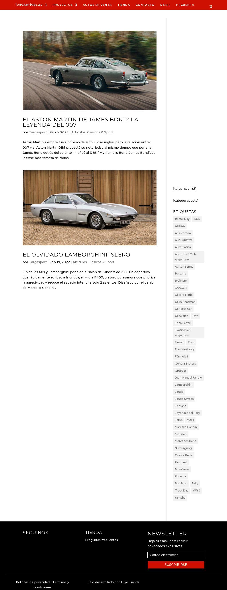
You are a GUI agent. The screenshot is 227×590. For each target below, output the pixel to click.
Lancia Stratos (184, 399)
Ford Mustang (184, 349)
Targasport (38, 132)
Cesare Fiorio (184, 294)
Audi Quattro (184, 240)
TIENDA (123, 4)
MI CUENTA (185, 4)
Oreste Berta (184, 455)
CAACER (181, 287)
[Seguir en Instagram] (35, 541)
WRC (196, 490)
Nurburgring (183, 448)
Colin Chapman (185, 302)
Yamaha (180, 497)
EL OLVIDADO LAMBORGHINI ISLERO (76, 254)
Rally (195, 483)
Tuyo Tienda (130, 582)
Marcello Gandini (186, 427)
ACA (197, 219)
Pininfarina (182, 469)
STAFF (165, 4)
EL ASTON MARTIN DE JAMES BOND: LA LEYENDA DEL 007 (80, 122)
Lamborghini (183, 384)
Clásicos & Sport (100, 132)
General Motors (185, 363)
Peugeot (181, 462)
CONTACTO (145, 4)
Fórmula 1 (181, 356)
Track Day (181, 490)
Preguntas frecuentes (101, 540)
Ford (191, 342)
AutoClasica (183, 247)
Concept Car (183, 308)
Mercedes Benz (185, 441)
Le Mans (180, 406)
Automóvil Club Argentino (185, 257)
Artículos (78, 132)
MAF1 (190, 420)
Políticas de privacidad (33, 582)
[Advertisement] (188, 107)
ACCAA (180, 226)
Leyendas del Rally (187, 412)
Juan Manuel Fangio (188, 377)
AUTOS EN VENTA (97, 4)
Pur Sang (181, 483)
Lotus (178, 420)
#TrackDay (182, 219)
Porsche (180, 476)
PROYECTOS (63, 4)
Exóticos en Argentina (183, 332)
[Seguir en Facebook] (26, 541)
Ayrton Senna (184, 266)
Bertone (180, 273)
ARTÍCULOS (32, 4)
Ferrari (179, 342)
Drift (196, 316)
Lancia (179, 391)
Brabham (181, 280)
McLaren (181, 434)
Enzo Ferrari (183, 323)
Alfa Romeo (183, 233)
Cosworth (181, 316)
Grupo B (180, 370)
